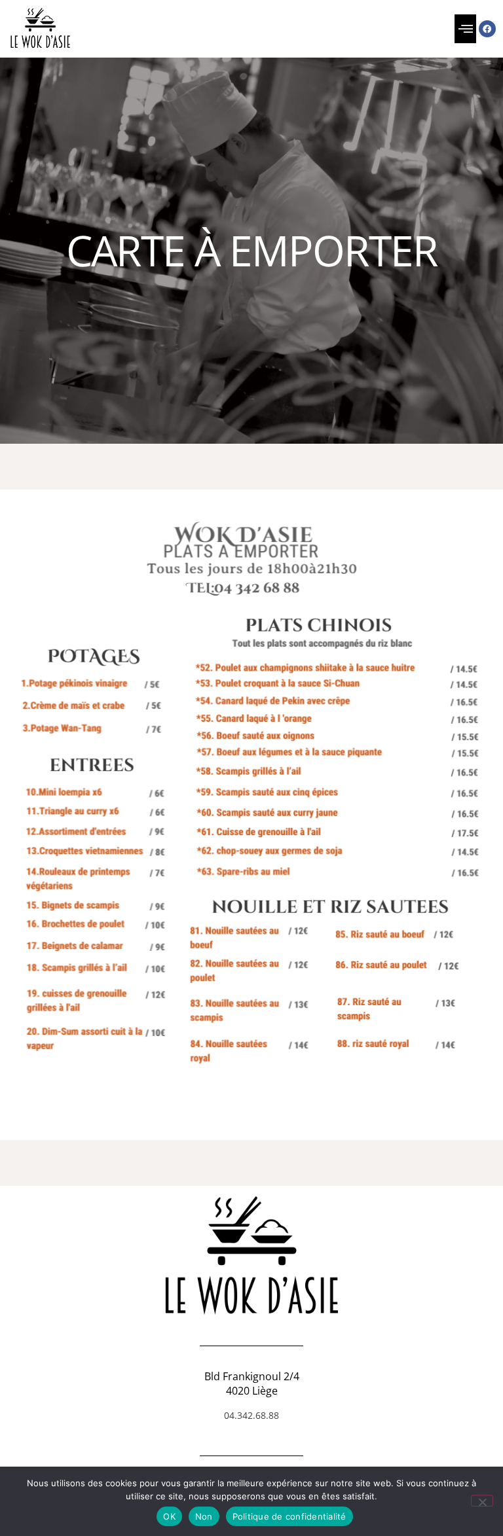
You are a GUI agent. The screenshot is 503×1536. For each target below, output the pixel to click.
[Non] (482, 1501)
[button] (465, 28)
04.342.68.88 (251, 1415)
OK (169, 1516)
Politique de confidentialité (289, 1516)
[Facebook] (487, 28)
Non (204, 1516)
